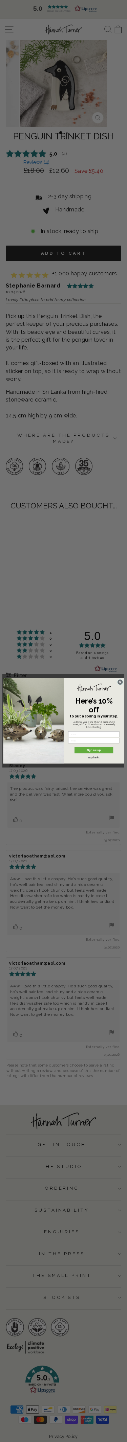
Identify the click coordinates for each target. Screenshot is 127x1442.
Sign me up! (93, 750)
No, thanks (93, 758)
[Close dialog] (120, 682)
